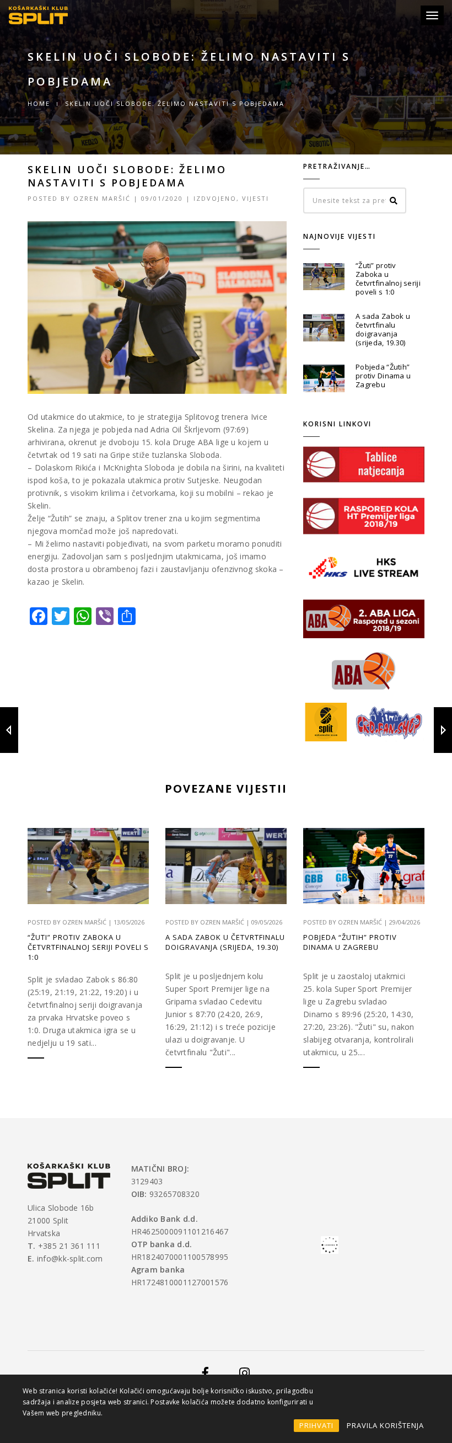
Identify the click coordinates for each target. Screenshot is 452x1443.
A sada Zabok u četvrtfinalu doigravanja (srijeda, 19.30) (383, 329)
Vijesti (255, 198)
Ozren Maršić (102, 198)
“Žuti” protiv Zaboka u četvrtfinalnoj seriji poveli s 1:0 (388, 278)
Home (39, 103)
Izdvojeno (214, 198)
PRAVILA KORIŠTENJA (385, 1425)
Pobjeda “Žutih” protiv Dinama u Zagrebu (383, 375)
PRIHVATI (316, 1425)
